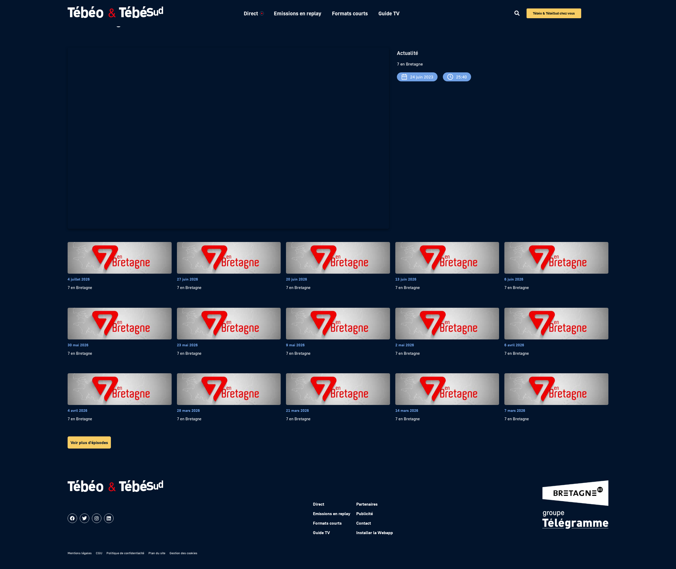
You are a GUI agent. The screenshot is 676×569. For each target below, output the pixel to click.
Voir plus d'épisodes (89, 442)
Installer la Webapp (374, 532)
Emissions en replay (297, 13)
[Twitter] (84, 518)
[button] (517, 13)
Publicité (364, 513)
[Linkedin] (109, 518)
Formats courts (350, 13)
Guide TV (389, 13)
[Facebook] (72, 518)
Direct (251, 13)
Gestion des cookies (183, 553)
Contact (363, 523)
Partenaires (367, 504)
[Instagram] (96, 518)
